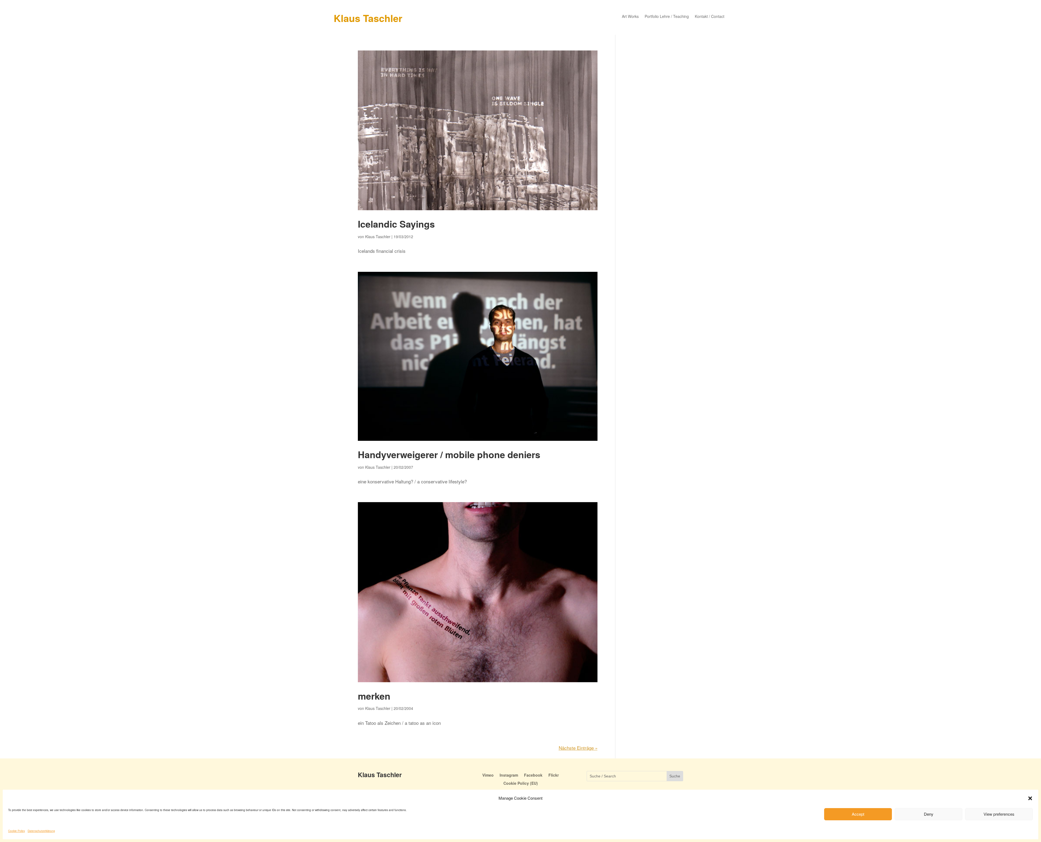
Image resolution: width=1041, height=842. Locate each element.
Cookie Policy (16, 831)
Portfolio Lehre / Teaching (667, 16)
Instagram (509, 775)
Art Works (630, 16)
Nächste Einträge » (578, 747)
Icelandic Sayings (396, 223)
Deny (928, 814)
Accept (858, 814)
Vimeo (488, 775)
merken (374, 695)
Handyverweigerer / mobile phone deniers (449, 454)
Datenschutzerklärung (41, 831)
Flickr (553, 775)
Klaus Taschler (368, 18)
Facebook (533, 775)
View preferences (999, 814)
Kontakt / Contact (709, 16)
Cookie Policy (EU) (520, 783)
